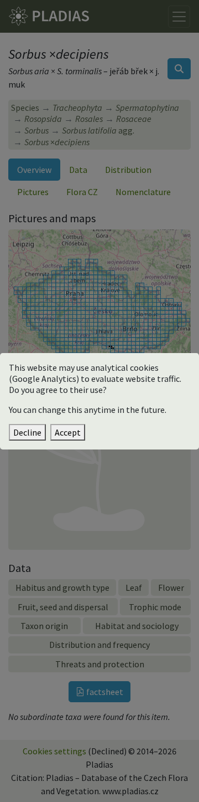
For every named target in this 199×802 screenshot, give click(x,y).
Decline (27, 432)
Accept (68, 432)
